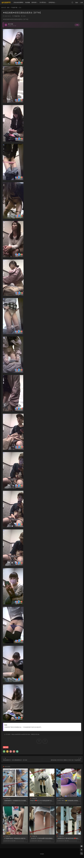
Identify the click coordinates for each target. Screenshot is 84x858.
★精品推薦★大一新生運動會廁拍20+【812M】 (15, 760)
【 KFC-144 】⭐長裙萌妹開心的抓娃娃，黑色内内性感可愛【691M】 (67, 800)
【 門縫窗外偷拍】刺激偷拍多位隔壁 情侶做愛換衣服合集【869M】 (15, 838)
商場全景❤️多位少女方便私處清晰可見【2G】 (42, 800)
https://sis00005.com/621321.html (20, 734)
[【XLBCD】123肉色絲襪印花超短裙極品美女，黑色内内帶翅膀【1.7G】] (42, 820)
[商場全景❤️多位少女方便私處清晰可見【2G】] (42, 783)
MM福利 (42, 854)
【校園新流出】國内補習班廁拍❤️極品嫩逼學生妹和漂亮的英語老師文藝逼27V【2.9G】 (68, 838)
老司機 (6, 2)
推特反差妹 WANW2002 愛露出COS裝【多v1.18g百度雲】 (66, 760)
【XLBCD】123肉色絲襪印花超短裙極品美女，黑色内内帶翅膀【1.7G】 (41, 838)
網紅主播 (6, 747)
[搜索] (72, 2)
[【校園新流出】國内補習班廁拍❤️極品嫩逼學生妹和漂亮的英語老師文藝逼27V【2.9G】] (68, 820)
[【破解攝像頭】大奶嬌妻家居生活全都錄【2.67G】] (15, 783)
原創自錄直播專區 (18, 2)
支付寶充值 (43, 2)
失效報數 (27, 2)
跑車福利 (34, 2)
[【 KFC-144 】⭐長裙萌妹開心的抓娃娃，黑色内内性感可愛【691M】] (68, 783)
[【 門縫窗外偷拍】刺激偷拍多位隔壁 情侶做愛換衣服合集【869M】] (15, 820)
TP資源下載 (17, 16)
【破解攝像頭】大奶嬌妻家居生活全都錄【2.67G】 (15, 800)
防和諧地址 (52, 2)
